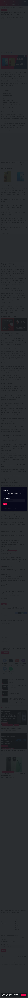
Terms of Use (8, 995)
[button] (23, 995)
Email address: (6, 498)
